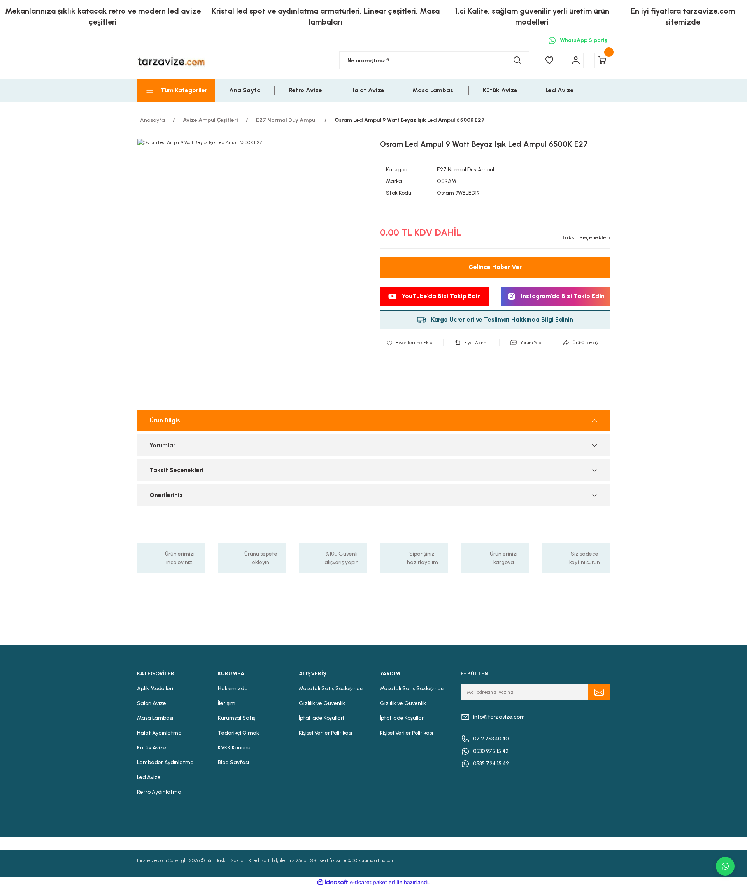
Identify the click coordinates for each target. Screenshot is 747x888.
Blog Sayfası (233, 762)
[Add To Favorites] (409, 342)
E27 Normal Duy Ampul (465, 169)
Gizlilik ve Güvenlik (322, 703)
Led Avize (149, 777)
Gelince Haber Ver (495, 267)
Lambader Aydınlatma (165, 762)
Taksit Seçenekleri (176, 470)
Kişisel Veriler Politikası (325, 733)
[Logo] (171, 60)
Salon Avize (151, 703)
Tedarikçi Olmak (238, 733)
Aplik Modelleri (155, 688)
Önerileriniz (166, 495)
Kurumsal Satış (236, 718)
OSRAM (446, 181)
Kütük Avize (151, 747)
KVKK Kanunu (234, 747)
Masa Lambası (155, 718)
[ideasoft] (332, 882)
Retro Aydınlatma (159, 792)
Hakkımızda (233, 688)
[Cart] (602, 60)
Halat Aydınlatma (159, 733)
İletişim (226, 703)
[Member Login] (576, 60)
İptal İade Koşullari (321, 718)
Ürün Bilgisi (165, 420)
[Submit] (599, 692)
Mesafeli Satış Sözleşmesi (331, 688)
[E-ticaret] (372, 882)
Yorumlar (162, 445)
